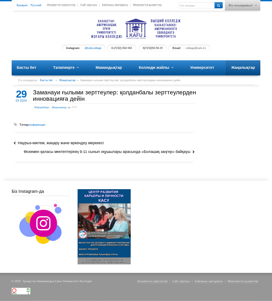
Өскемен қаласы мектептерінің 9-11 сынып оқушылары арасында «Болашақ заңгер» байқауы (108, 152)
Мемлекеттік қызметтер (147, 4)
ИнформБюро (41, 107)
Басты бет (46, 80)
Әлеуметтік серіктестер (61, 4)
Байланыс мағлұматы (115, 4)
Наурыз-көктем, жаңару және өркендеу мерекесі (60, 143)
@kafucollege (93, 48)
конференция (36, 124)
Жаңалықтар (67, 80)
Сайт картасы (88, 4)
